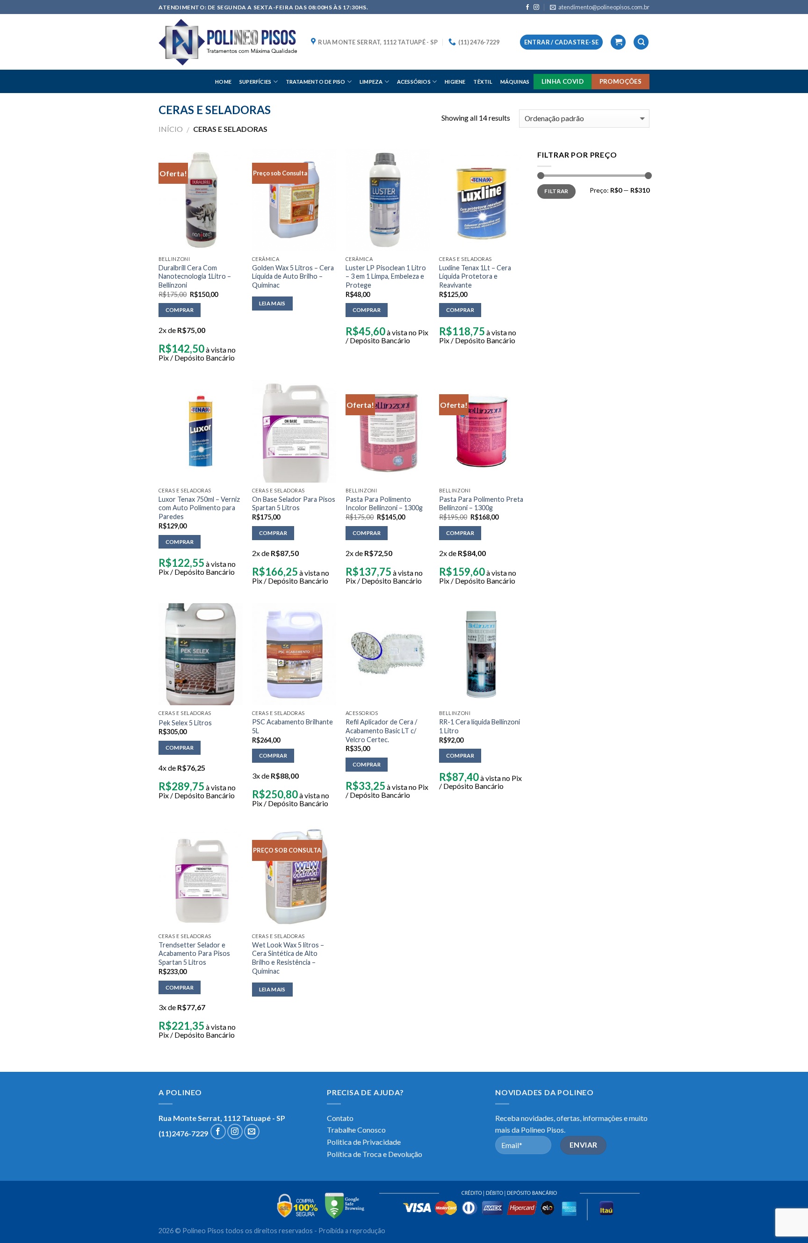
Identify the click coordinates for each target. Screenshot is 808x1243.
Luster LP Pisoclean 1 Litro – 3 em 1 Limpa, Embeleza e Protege (386, 276)
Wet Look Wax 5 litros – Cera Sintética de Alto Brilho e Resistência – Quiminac (288, 958)
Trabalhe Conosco (356, 1129)
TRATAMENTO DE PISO (316, 82)
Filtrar (556, 191)
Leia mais (272, 303)
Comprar (180, 310)
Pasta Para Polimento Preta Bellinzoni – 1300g (481, 503)
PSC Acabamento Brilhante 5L (292, 726)
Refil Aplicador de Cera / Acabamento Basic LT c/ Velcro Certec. (381, 730)
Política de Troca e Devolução (374, 1153)
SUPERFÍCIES (255, 82)
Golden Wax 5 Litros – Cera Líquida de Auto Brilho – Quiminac (293, 276)
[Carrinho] (618, 42)
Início (171, 128)
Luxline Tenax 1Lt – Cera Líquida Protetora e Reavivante (475, 276)
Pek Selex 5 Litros (185, 723)
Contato (340, 1117)
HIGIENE (455, 82)
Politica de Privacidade (364, 1141)
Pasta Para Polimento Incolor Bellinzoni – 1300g (384, 503)
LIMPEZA (371, 82)
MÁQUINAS (515, 82)
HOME (223, 82)
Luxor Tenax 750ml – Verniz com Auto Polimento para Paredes (199, 507)
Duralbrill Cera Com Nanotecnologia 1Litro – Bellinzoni (195, 276)
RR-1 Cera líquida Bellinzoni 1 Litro (479, 726)
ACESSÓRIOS (414, 82)
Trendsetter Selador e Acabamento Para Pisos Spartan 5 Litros (194, 953)
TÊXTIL (482, 82)
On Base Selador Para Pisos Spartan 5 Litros (293, 503)
